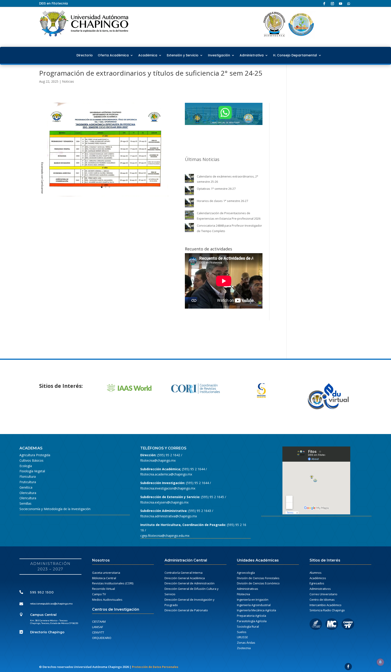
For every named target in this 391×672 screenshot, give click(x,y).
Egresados (317, 583)
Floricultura (27, 476)
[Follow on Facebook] (324, 3)
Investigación (219, 55)
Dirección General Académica (185, 578)
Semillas (25, 503)
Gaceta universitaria (106, 573)
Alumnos (316, 573)
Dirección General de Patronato (186, 610)
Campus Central (43, 615)
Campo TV (99, 594)
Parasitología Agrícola (252, 621)
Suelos (241, 632)
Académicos (318, 578)
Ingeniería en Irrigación (252, 600)
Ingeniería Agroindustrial (254, 605)
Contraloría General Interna (184, 573)
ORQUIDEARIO (101, 638)
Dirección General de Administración (190, 583)
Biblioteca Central (104, 578)
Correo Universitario (323, 594)
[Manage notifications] (380, 662)
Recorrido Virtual (103, 589)
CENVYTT (98, 632)
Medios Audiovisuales (107, 600)
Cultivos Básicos (31, 460)
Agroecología (246, 573)
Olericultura (27, 493)
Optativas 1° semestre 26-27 (216, 189)
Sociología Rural (248, 626)
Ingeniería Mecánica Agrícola (256, 610)
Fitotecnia (243, 594)
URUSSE (242, 637)
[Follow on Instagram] (332, 3)
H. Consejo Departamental (295, 55)
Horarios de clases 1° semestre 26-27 (222, 201)
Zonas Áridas (246, 643)
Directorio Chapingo (47, 632)
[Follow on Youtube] (340, 3)
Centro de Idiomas (322, 600)
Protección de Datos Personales (155, 667)
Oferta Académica (113, 55)
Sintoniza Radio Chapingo (327, 610)
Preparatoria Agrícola (251, 616)
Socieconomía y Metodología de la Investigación (55, 509)
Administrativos (320, 589)
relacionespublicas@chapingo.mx (51, 603)
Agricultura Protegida (34, 455)
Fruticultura (27, 482)
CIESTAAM (99, 621)
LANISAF (97, 627)
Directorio (84, 55)
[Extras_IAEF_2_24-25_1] (105, 196)
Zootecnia (244, 648)
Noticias (68, 81)
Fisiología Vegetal (32, 471)
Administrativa (252, 55)
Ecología (25, 466)
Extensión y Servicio (182, 55)
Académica (147, 55)
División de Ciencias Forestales (258, 578)
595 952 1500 (42, 592)
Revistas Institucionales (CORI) (112, 583)
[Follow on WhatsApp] (349, 3)
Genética (25, 487)
